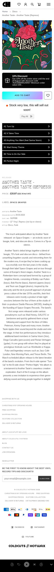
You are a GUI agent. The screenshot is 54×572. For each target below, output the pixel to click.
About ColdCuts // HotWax (15, 439)
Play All (25, 116)
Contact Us (7, 448)
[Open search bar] (32, 4)
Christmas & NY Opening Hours (17, 405)
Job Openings (8, 452)
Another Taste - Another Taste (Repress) (20, 15)
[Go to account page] (25, 4)
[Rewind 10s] (12, 564)
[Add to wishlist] (48, 95)
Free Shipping (9, 410)
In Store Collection (12, 419)
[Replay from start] (18, 564)
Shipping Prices (10, 414)
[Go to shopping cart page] (39, 4)
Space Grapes (18, 202)
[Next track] (34, 564)
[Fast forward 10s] (41, 564)
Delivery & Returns (11, 423)
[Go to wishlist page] (19, 4)
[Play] (26, 564)
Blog (4, 443)
